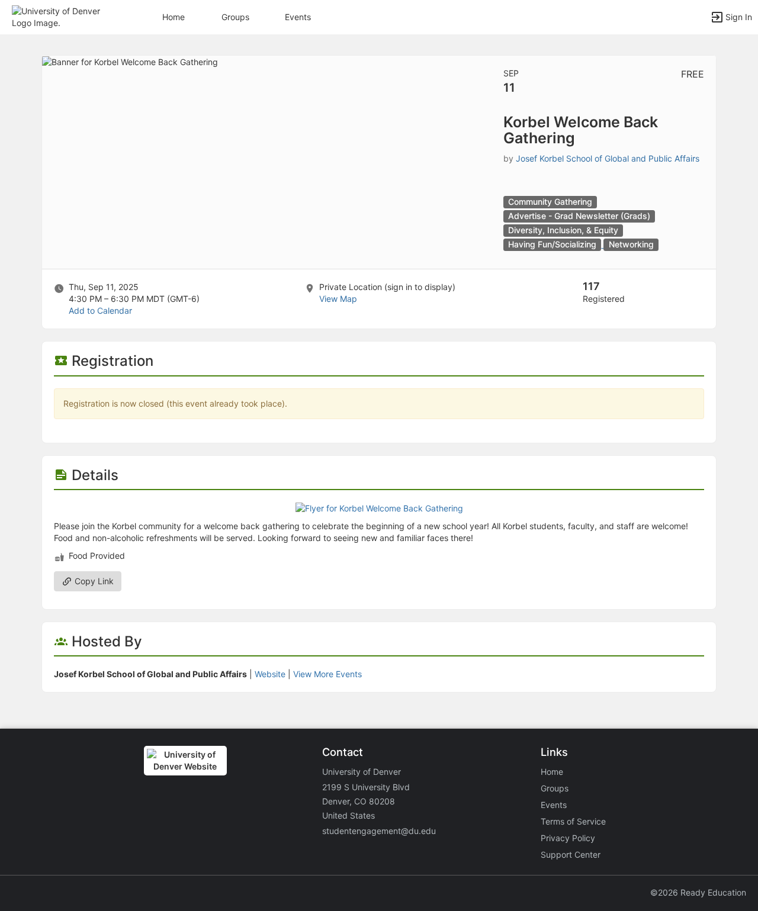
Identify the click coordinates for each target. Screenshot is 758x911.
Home (552, 772)
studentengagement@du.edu (379, 831)
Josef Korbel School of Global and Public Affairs (607, 158)
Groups (235, 17)
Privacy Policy (568, 838)
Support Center (570, 854)
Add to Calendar (100, 310)
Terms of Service (573, 821)
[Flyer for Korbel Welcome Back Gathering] (379, 508)
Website (270, 674)
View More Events (327, 674)
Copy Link (93, 581)
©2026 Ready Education (698, 892)
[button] (61, 16)
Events (298, 17)
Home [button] (173, 17)
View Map (338, 299)
